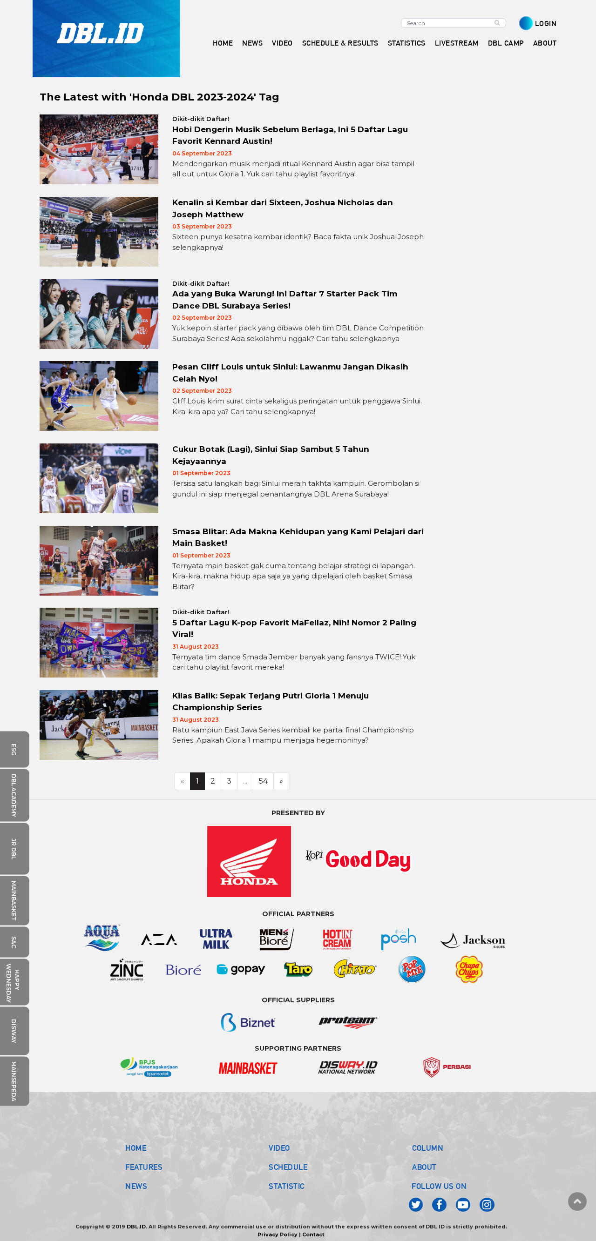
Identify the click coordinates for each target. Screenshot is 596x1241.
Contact (313, 1234)
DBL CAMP (506, 43)
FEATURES (144, 1167)
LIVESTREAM (457, 43)
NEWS (136, 1186)
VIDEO (282, 43)
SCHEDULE (288, 1167)
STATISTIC (287, 1186)
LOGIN (546, 23)
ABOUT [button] (545, 43)
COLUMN (427, 1148)
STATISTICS (407, 43)
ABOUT (424, 1167)
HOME (223, 43)
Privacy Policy (277, 1234)
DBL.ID (136, 1226)
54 (263, 781)
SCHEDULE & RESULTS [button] (340, 43)
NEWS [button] (252, 43)
